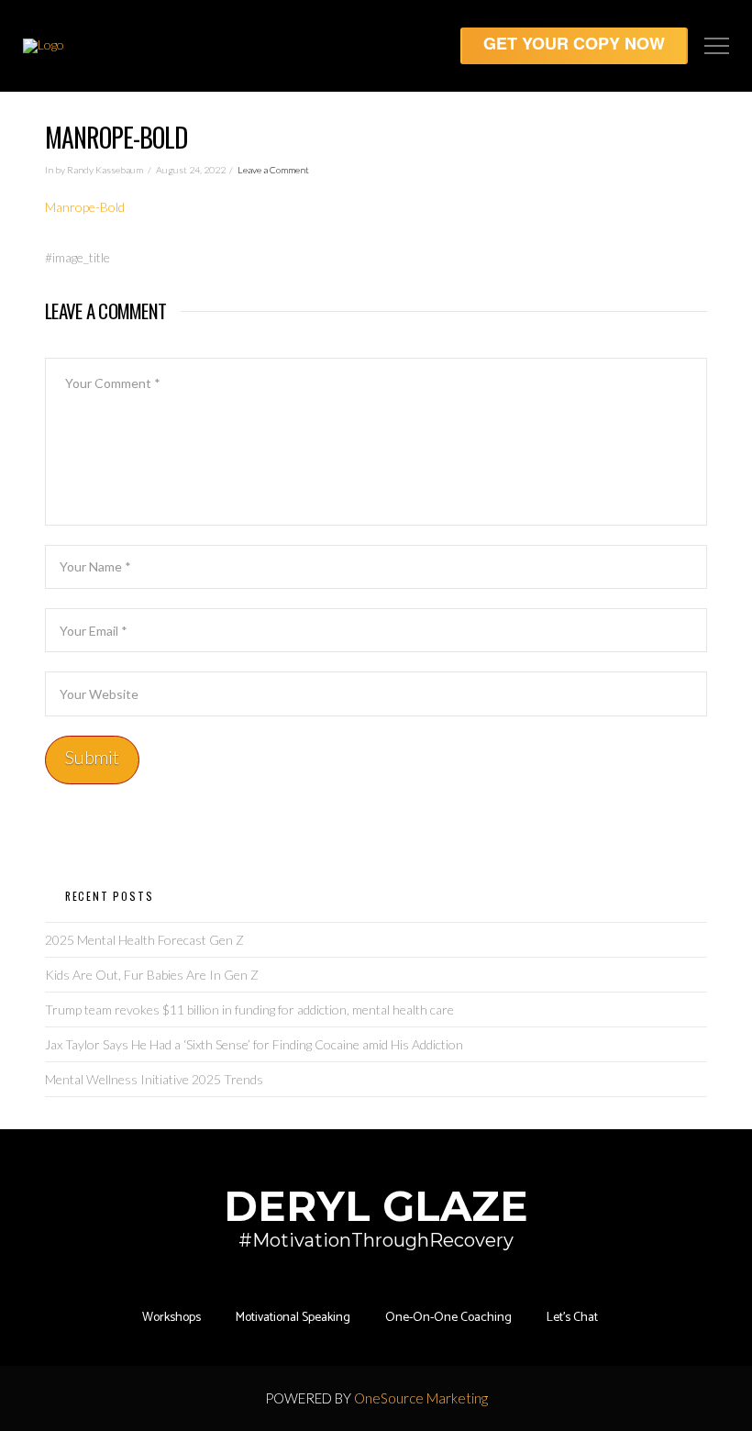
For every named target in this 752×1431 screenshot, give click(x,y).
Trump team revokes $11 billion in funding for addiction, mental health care (249, 1009)
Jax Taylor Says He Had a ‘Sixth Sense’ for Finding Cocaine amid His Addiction (254, 1044)
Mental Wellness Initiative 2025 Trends (154, 1079)
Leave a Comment (273, 169)
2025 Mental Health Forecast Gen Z (144, 940)
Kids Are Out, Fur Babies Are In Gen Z (152, 974)
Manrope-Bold (85, 207)
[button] (716, 46)
